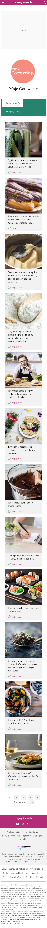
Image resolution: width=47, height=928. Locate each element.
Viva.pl (13, 877)
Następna (19, 802)
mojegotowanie (18, 172)
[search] (44, 2)
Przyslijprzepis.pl (36, 868)
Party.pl (27, 872)
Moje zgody (38, 835)
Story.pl (39, 877)
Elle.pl (4, 868)
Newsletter (33, 832)
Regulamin (26, 835)
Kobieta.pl (23, 868)
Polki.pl (6, 877)
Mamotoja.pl (37, 872)
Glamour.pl (13, 868)
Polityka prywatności (11, 835)
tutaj (21, 923)
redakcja (15, 228)
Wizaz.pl (20, 877)
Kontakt (22, 839)
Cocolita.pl (30, 877)
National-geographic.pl (13, 872)
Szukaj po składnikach (17, 832)
